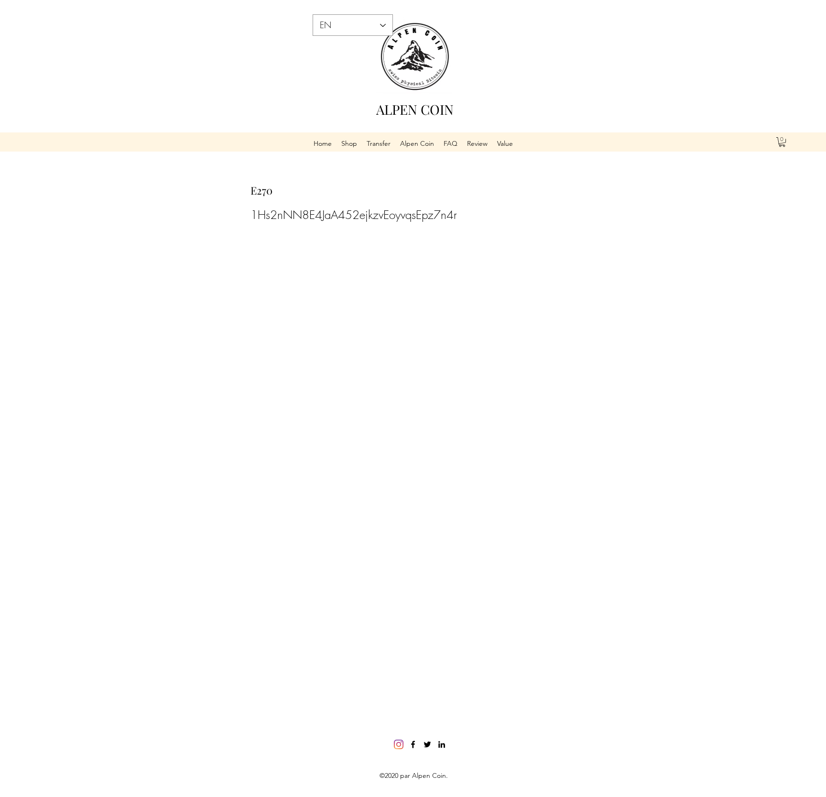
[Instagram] (398, 744)
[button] (782, 142)
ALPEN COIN (415, 109)
